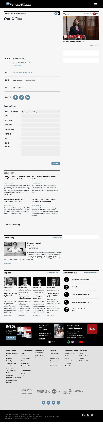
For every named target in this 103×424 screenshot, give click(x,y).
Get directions (16, 65)
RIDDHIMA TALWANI (9, 183)
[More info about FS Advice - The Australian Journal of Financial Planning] (59, 331)
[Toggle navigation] (95, 4)
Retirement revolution (74, 42)
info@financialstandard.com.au (22, 72)
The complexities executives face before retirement (53, 295)
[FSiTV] (95, 13)
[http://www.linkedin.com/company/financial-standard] (27, 97)
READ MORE (7, 263)
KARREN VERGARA (37, 183)
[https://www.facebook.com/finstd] (15, 97)
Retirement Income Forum (80, 279)
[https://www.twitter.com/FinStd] (21, 97)
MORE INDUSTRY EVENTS (91, 272)
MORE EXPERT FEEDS (53, 272)
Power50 (75, 287)
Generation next (34, 243)
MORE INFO (42, 338)
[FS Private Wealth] (40, 4)
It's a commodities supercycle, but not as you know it (25, 296)
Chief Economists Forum (80, 294)
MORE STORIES (57, 237)
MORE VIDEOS (94, 45)
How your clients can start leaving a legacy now (39, 296)
